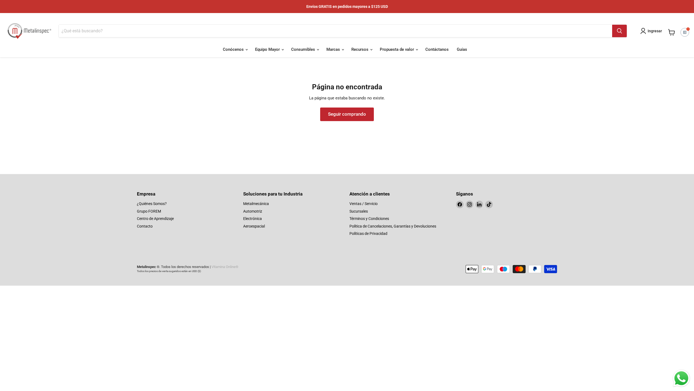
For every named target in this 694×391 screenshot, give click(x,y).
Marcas (333, 49)
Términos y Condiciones (369, 218)
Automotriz (252, 211)
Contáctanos (437, 49)
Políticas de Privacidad (368, 233)
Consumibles (303, 49)
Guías (462, 49)
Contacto (145, 226)
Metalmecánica (256, 203)
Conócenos (234, 49)
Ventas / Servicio (363, 203)
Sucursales (358, 211)
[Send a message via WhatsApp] (681, 378)
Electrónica (252, 218)
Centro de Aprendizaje (155, 218)
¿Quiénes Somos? (152, 203)
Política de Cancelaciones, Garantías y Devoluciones (392, 226)
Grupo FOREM (149, 211)
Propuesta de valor (397, 49)
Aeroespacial (254, 226)
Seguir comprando (347, 114)
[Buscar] (619, 31)
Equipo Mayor (268, 49)
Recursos (360, 49)
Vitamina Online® (224, 267)
